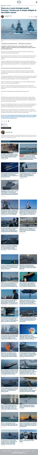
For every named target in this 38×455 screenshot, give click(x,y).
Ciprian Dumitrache (9, 132)
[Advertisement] (28, 189)
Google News (5, 124)
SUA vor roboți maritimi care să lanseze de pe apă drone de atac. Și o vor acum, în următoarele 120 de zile (9, 424)
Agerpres (3, 58)
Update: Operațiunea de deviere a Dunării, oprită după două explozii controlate (27, 406)
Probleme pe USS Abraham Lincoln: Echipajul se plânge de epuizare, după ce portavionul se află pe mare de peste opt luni (27, 319)
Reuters (28, 57)
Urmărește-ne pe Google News (25, 43)
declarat (2, 73)
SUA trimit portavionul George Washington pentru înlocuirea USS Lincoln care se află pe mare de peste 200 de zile (27, 267)
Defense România (3, 5)
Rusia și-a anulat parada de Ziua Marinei (26, 441)
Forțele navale (9, 5)
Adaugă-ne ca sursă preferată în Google (10, 43)
